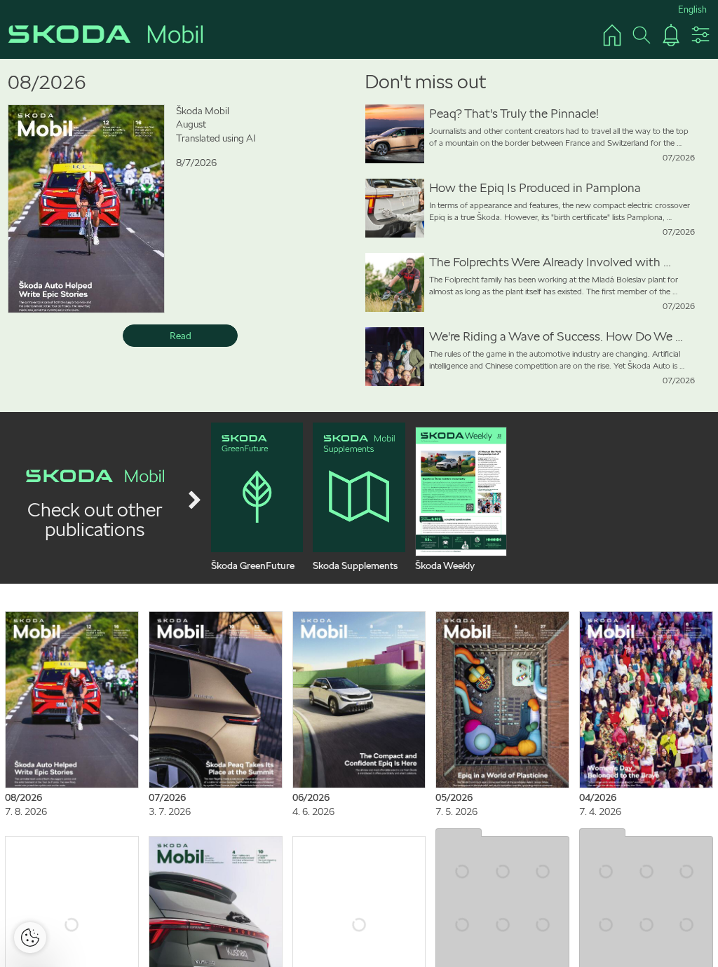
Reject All (311, 362)
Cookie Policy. (346, 320)
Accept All (406, 362)
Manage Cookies (363, 404)
